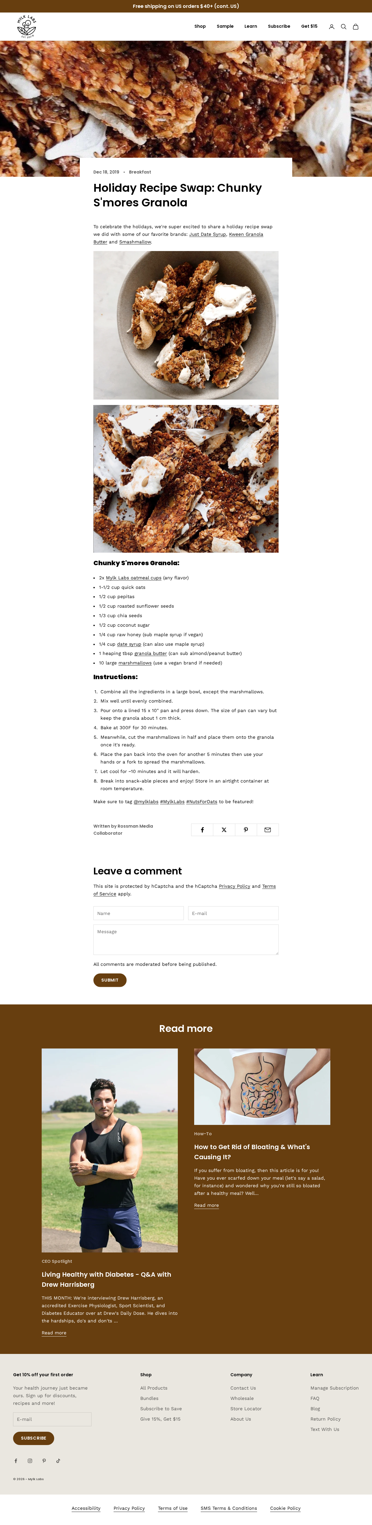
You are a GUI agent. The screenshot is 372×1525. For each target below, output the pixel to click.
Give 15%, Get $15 (160, 1419)
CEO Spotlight (57, 1261)
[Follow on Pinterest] (44, 1461)
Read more (54, 1332)
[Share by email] (268, 830)
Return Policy (325, 1419)
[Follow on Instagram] (30, 1461)
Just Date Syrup (207, 234)
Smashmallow (135, 242)
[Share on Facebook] (202, 830)
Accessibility (86, 1508)
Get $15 (309, 26)
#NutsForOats (201, 801)
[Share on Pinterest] (246, 830)
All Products (153, 1388)
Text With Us (324, 1429)
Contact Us (243, 1388)
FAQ (314, 1398)
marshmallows (135, 663)
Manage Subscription (334, 1388)
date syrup (129, 644)
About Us (240, 1419)
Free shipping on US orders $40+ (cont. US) (186, 6)
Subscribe (279, 26)
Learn (251, 26)
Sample (225, 26)
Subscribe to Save (161, 1408)
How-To (203, 1134)
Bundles (149, 1398)
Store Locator (246, 1408)
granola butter (151, 653)
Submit (110, 980)
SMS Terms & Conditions (229, 1508)
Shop (200, 26)
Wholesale (242, 1398)
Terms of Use (173, 1508)
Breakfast (140, 172)
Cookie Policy (285, 1508)
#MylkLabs (172, 801)
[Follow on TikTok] (58, 1461)
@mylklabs (146, 801)
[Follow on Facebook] (16, 1461)
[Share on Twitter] (224, 830)
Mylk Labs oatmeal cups (133, 577)
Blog (315, 1408)
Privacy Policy (234, 886)
